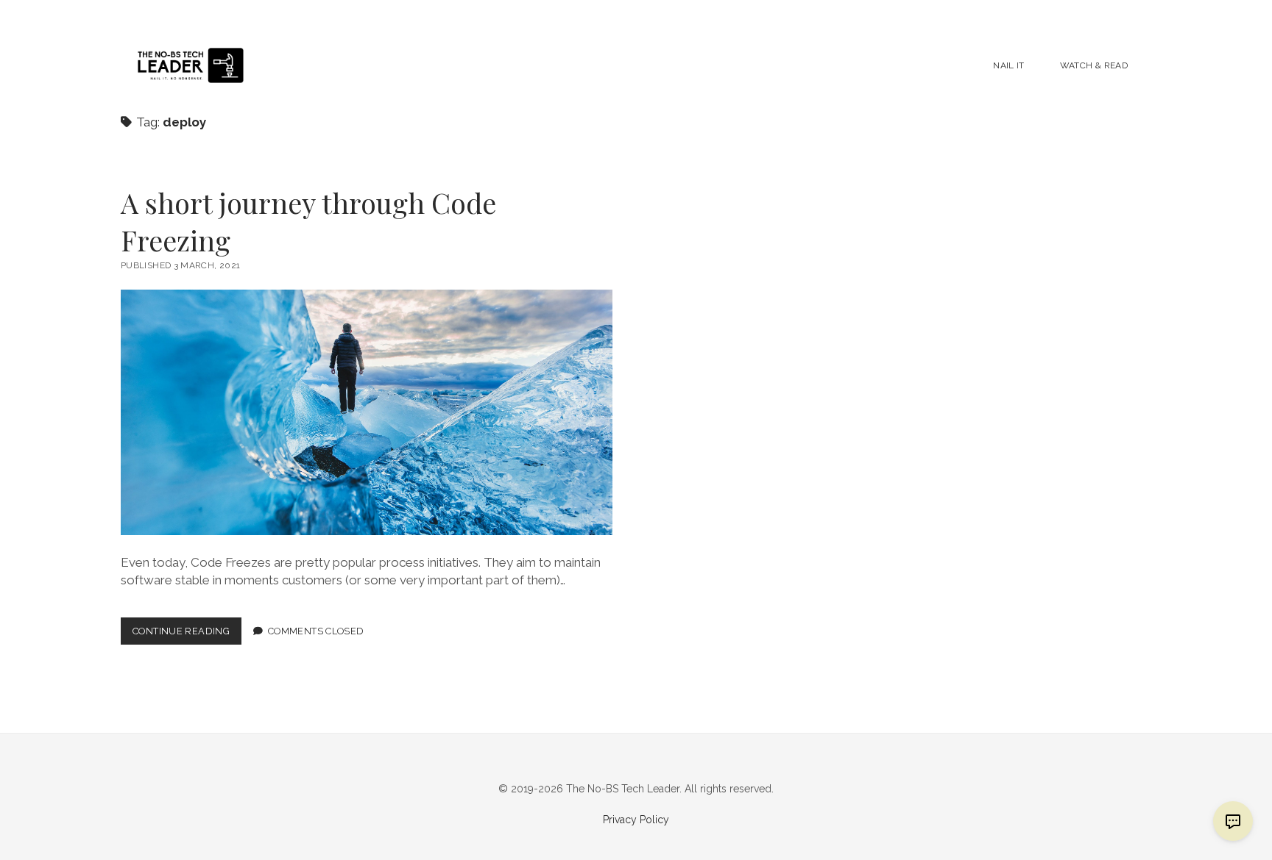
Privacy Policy (636, 819)
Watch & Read (1094, 65)
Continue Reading (186, 635)
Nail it (1009, 65)
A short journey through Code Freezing (308, 221)
